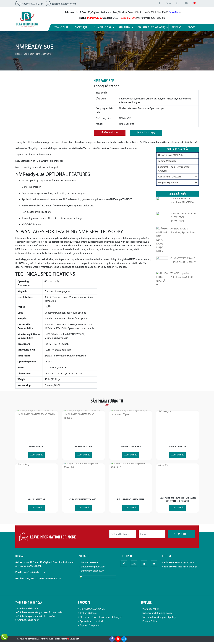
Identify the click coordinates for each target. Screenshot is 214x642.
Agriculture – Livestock (92, 621)
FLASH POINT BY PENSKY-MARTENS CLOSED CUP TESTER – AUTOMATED (177, 499)
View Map (175, 12)
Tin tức (176, 27)
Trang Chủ (61, 27)
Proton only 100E (83, 446)
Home (18, 54)
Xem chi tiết (36, 455)
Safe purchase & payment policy (159, 617)
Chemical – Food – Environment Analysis (101, 617)
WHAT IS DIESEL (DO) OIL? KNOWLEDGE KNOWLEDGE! (184, 218)
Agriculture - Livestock (169, 177)
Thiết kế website (60, 639)
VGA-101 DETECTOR (36, 499)
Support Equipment (168, 183)
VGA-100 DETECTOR (177, 446)
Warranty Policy (150, 609)
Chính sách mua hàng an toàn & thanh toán (40, 612)
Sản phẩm (124, 27)
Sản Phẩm (29, 54)
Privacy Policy (149, 621)
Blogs (191, 27)
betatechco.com (89, 562)
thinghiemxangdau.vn (92, 571)
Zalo (168, 3)
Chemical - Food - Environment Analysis (174, 169)
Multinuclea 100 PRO (130, 446)
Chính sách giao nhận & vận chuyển (36, 616)
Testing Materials (167, 161)
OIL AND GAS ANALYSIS (170, 155)
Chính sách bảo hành (28, 620)
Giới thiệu (81, 27)
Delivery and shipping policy (157, 613)
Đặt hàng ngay (147, 132)
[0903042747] (4, 637)
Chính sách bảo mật (27, 609)
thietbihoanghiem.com (93, 567)
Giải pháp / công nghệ (151, 27)
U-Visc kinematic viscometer (130, 499)
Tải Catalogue (111, 132)
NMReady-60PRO (36, 446)
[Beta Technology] (27, 19)
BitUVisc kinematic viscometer (83, 499)
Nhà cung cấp (102, 27)
